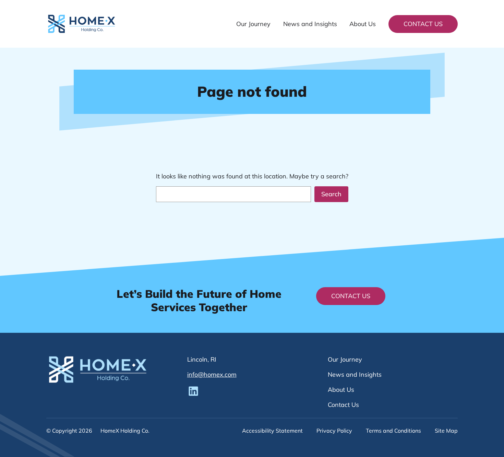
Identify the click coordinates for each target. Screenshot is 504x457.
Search (331, 194)
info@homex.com (212, 374)
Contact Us (423, 24)
